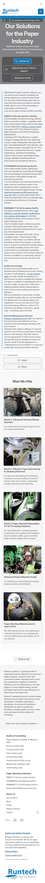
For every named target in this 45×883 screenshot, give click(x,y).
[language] (4, 4)
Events (9, 805)
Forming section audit (15, 749)
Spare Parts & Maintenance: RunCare (21, 788)
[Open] (41, 11)
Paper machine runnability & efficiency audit (22, 741)
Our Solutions (11, 798)
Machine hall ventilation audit (18, 764)
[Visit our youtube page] (21, 820)
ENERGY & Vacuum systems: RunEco (21, 777)
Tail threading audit (14, 768)
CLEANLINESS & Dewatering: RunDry (21, 781)
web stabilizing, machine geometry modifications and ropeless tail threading (22, 213)
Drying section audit (14, 757)
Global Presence (13, 809)
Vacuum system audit (15, 746)
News (8, 801)
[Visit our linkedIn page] (15, 820)
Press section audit (14, 753)
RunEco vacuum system (31, 127)
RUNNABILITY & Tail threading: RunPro (22, 784)
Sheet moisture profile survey (18, 760)
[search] (41, 4)
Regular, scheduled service (15, 318)
